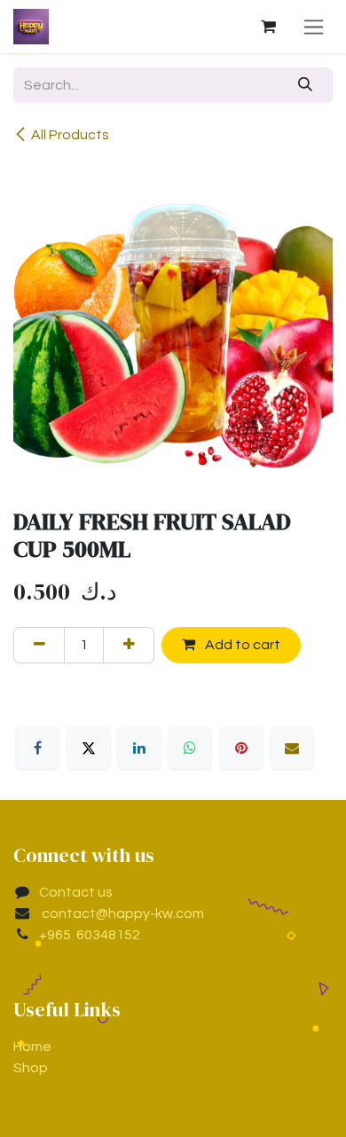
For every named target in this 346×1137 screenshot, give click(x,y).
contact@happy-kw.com (121, 913)
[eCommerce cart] (267, 26)
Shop (30, 1068)
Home (32, 1046)
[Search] (306, 85)
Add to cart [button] (241, 645)
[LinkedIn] (139, 747)
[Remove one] (39, 645)
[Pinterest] (241, 747)
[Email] (292, 747)
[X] (88, 747)
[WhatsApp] (190, 747)
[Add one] (128, 645)
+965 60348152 (89, 935)
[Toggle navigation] (314, 26)
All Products (70, 135)
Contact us (76, 892)
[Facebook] (37, 747)
